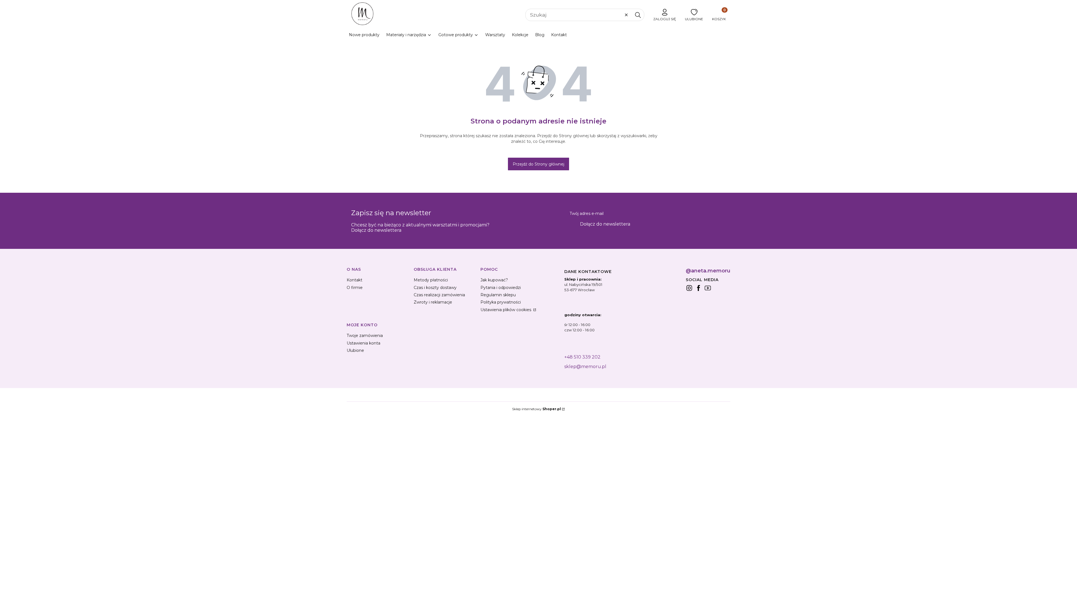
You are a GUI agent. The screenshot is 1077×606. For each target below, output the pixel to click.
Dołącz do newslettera (605, 224)
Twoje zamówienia (365, 335)
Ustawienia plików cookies (506, 309)
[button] (638, 15)
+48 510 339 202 (582, 357)
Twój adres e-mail (587, 213)
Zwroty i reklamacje (433, 302)
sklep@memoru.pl (585, 366)
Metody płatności (431, 280)
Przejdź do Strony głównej (538, 164)
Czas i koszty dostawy (435, 287)
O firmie (355, 287)
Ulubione (355, 350)
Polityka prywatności (500, 302)
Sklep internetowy (536, 409)
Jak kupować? (494, 280)
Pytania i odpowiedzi (500, 287)
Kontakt (354, 280)
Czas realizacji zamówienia (439, 294)
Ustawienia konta (363, 343)
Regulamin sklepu (498, 294)
